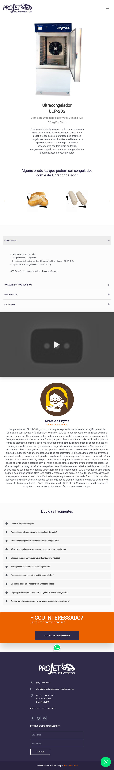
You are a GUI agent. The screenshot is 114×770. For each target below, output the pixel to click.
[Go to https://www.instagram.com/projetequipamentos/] (38, 718)
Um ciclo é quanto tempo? (22, 523)
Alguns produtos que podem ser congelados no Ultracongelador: (39, 592)
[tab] (57, 240)
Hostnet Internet (71, 765)
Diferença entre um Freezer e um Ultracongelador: (32, 584)
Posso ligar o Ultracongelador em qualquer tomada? (34, 532)
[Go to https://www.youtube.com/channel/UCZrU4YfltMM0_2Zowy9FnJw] (44, 718)
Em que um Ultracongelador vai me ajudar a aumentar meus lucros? (40, 601)
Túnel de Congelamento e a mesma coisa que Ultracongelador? (38, 549)
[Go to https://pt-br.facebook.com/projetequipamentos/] (32, 718)
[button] (57, 635)
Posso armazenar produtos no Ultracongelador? (32, 575)
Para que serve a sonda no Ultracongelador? (30, 566)
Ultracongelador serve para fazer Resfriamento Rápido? (35, 558)
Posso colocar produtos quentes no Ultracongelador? (35, 540)
